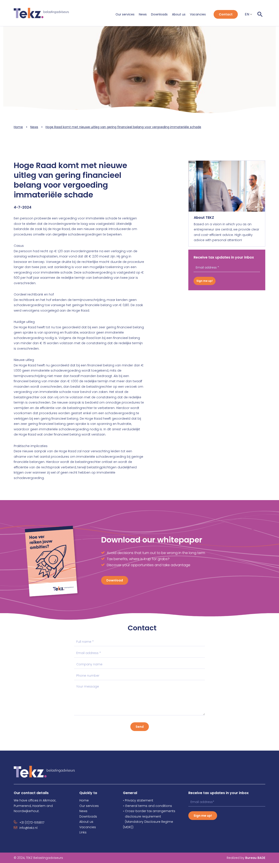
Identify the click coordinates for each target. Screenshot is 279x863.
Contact (226, 14)
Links (83, 832)
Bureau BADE (246, 858)
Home (18, 127)
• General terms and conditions (147, 806)
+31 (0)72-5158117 (31, 822)
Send (140, 726)
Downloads (159, 14)
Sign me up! (204, 281)
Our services (125, 14)
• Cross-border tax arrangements (149, 811)
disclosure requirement (143, 816)
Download (114, 580)
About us (178, 14)
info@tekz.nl (28, 828)
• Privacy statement (138, 800)
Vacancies (198, 14)
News (143, 14)
